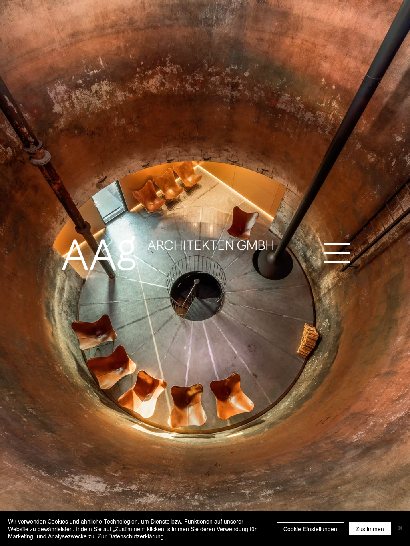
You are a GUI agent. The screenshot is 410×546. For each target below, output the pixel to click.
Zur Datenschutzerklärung (131, 536)
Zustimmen (370, 529)
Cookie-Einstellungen (310, 529)
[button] (337, 253)
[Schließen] (400, 529)
